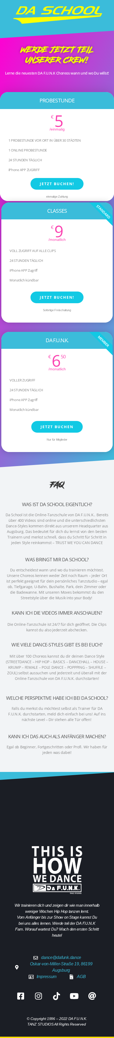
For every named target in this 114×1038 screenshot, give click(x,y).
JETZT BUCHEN (57, 426)
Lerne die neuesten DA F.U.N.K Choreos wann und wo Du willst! (57, 73)
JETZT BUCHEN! (57, 183)
